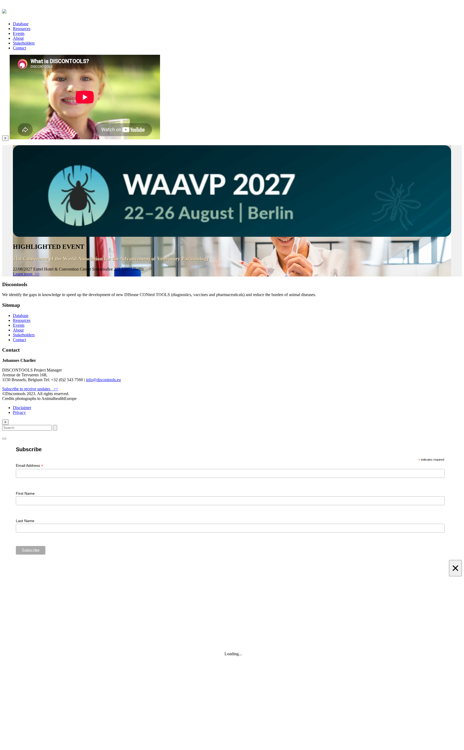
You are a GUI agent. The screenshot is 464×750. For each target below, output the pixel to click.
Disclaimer (22, 407)
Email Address (29, 465)
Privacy (19, 412)
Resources (21, 28)
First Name (25, 493)
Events (18, 33)
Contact (19, 48)
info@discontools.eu (103, 379)
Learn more (26, 274)
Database (20, 23)
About (18, 38)
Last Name (25, 521)
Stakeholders (24, 43)
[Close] (4, 438)
